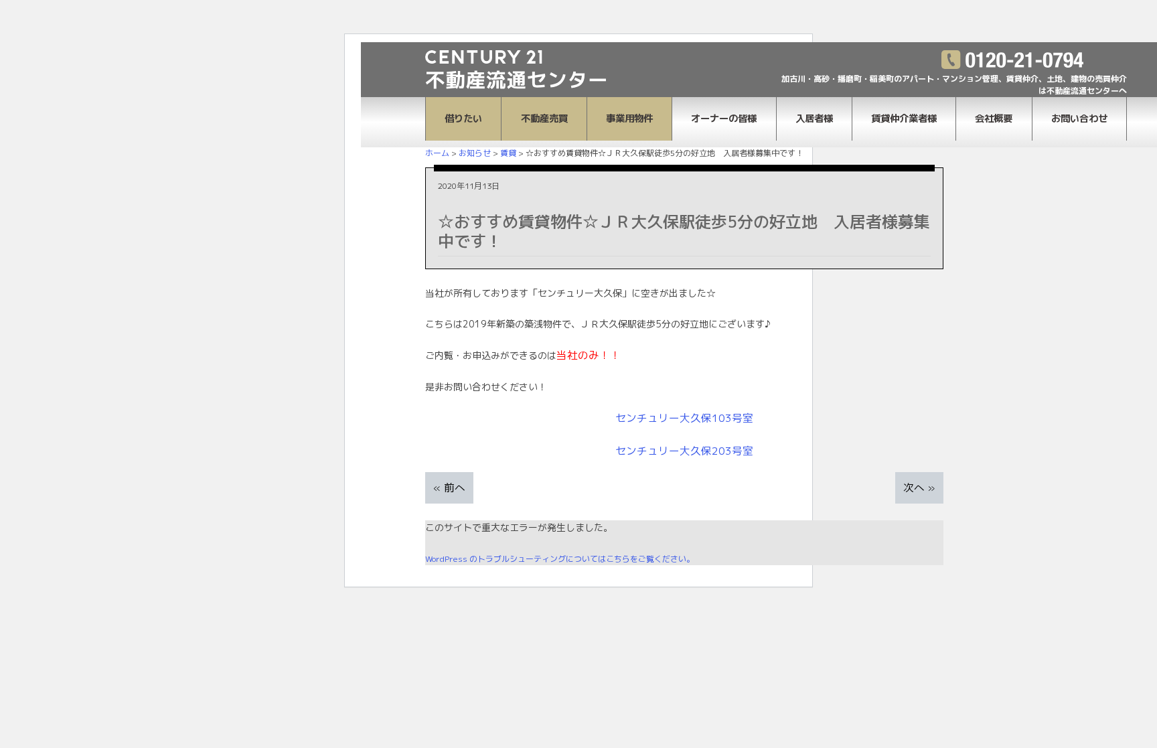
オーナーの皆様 (724, 118)
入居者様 (814, 118)
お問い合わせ (1079, 118)
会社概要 (993, 118)
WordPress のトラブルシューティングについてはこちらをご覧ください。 (559, 559)
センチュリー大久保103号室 (684, 417)
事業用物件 (629, 118)
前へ (454, 487)
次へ (914, 487)
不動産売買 (544, 118)
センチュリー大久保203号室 (684, 450)
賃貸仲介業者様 (904, 118)
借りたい (463, 118)
